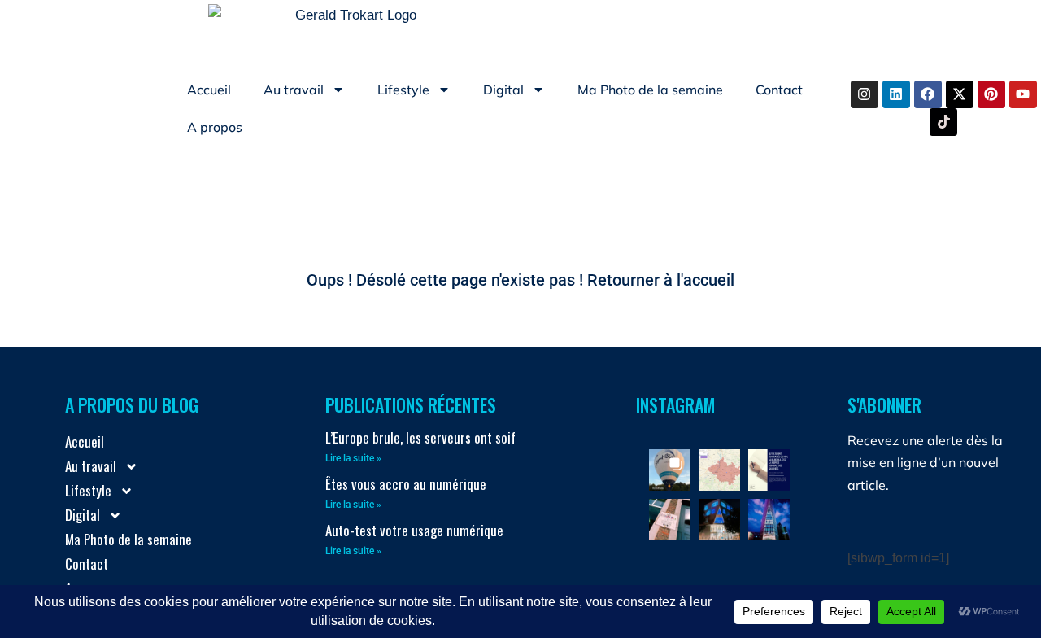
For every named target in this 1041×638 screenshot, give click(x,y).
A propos (214, 127)
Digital (503, 89)
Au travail (294, 89)
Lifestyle (403, 89)
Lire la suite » (353, 458)
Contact (779, 89)
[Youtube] (1023, 94)
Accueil (209, 89)
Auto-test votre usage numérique (414, 530)
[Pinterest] (991, 94)
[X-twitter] (959, 94)
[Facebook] (928, 94)
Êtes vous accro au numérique (405, 484)
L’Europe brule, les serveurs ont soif (420, 437)
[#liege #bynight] (719, 519)
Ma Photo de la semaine (650, 89)
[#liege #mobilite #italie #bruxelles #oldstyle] (669, 519)
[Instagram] (864, 94)
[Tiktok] (943, 122)
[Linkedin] (896, 94)
